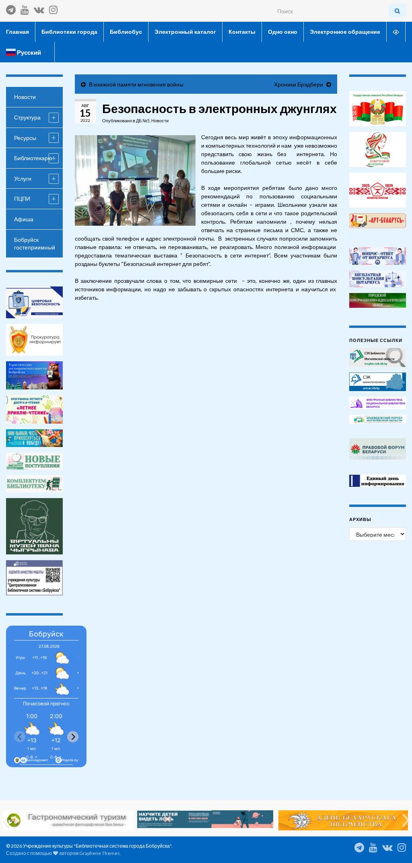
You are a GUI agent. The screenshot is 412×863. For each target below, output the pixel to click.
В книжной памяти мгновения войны (136, 84)
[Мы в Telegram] (11, 8)
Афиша (23, 219)
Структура (27, 117)
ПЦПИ (22, 198)
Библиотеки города (69, 31)
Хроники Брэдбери (298, 84)
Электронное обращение (345, 31)
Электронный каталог (185, 31)
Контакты (242, 31)
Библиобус (126, 31)
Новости (160, 120)
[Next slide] (72, 736)
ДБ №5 (143, 120)
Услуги (22, 178)
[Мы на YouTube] (25, 8)
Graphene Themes (99, 853)
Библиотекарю (33, 157)
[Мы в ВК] (39, 8)
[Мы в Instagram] (53, 8)
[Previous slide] (19, 736)
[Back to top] (394, 845)
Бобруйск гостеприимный (34, 243)
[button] (6, 820)
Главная (17, 31)
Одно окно (282, 31)
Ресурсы (25, 137)
